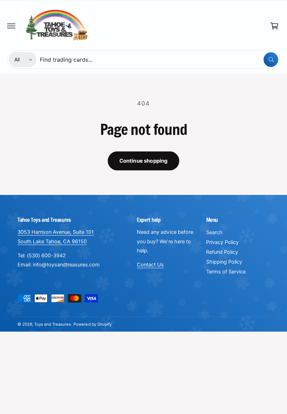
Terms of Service (226, 272)
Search (214, 232)
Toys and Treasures (52, 324)
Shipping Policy (224, 262)
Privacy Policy (222, 242)
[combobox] (159, 59)
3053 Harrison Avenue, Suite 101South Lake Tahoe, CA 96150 (56, 236)
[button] (11, 26)
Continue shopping (143, 160)
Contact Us (150, 265)
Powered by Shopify (92, 324)
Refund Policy (222, 252)
